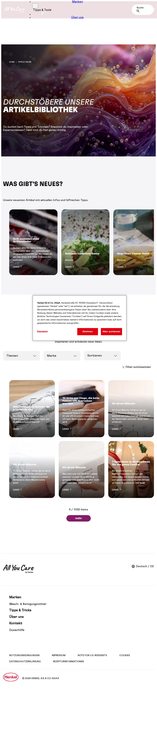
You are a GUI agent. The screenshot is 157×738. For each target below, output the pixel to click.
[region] (80, 318)
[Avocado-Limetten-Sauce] (85, 242)
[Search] (139, 11)
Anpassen (42, 331)
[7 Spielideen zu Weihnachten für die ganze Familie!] (131, 469)
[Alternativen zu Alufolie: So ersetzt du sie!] (32, 408)
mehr (78, 518)
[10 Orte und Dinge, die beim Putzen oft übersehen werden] (81, 408)
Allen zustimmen (111, 331)
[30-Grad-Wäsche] (131, 408)
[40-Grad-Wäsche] (32, 469)
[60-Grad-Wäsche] (81, 469)
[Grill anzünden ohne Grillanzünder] (33, 242)
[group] (78, 242)
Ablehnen (87, 331)
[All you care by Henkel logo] (14, 9)
